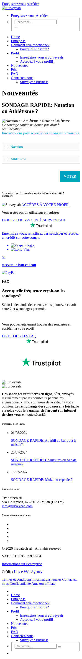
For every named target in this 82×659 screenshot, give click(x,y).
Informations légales (46, 579)
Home (15, 37)
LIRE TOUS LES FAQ (19, 336)
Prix (14, 70)
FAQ (14, 74)
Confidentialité (20, 583)
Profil (15, 53)
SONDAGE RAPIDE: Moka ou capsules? (42, 480)
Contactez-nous (22, 78)
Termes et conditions (16, 579)
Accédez (33, 4)
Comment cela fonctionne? (30, 45)
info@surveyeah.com (17, 506)
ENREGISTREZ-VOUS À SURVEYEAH (33, 220)
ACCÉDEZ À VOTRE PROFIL (45, 205)
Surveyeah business (34, 82)
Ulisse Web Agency (28, 572)
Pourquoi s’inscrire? (34, 49)
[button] (44, 147)
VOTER (70, 176)
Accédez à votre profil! (36, 61)
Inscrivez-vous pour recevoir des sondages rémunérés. (41, 133)
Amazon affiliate (43, 583)
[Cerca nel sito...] (16, 27)
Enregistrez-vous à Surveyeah (41, 57)
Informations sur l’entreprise (22, 564)
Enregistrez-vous (14, 4)
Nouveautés (19, 65)
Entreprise (18, 41)
